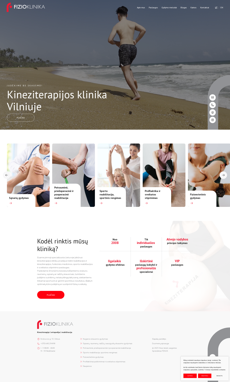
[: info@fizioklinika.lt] (212, 97)
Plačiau (51, 295)
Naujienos (87, 366)
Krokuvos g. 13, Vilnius (50, 339)
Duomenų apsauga (160, 343)
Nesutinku (204, 376)
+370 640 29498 (48, 343)
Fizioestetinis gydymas (93, 357)
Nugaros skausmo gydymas (95, 339)
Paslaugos (153, 7)
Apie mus (141, 7)
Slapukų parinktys (159, 339)
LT (216, 7)
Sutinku (190, 376)
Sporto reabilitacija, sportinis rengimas (100, 352)
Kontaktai (204, 7)
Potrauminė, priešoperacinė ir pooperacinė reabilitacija (107, 348)
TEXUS (165, 351)
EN (221, 7)
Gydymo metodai (169, 7)
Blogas (183, 7)
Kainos (193, 7)
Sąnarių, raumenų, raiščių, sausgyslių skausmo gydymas (107, 343)
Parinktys (219, 376)
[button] (6, 175)
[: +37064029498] (212, 105)
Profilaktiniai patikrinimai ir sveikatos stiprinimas (104, 361)
